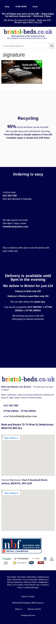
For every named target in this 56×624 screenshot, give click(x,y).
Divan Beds (11, 577)
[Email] (35, 2)
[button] (51, 5)
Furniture (44, 585)
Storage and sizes (28, 615)
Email (35, 7)
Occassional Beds (30, 580)
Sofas (9, 585)
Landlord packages (31, 587)
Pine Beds (22, 577)
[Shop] (7, 2)
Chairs (19, 587)
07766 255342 (21, 7)
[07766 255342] (21, 2)
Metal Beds (31, 577)
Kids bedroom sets (32, 585)
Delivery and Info (34, 609)
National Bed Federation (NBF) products (28, 603)
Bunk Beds (17, 580)
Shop (7, 7)
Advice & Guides (28, 596)
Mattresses (43, 580)
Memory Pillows (30, 582)
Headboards (43, 582)
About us (18, 609)
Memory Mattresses (15, 582)
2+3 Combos (18, 585)
